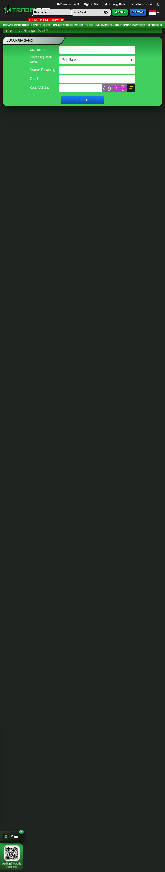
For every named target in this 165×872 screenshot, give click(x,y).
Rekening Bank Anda (41, 59)
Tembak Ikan (129, 25)
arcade (68, 25)
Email (34, 79)
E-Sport (36, 25)
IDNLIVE (57, 25)
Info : (9, 31)
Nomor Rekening (42, 70)
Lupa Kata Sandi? (142, 4)
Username (37, 50)
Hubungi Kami (116, 4)
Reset (82, 100)
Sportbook (23, 25)
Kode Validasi (40, 88)
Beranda (9, 25)
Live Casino (102, 25)
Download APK (70, 4)
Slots (46, 25)
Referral (144, 25)
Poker (78, 25)
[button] (11, 836)
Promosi (156, 25)
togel (89, 25)
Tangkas (115, 25)
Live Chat (93, 4)
